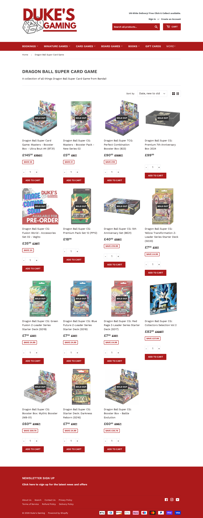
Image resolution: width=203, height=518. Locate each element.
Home (25, 54)
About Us (26, 500)
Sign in (152, 19)
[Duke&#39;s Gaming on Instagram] (172, 499)
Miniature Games (56, 46)
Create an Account (171, 19)
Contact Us (50, 500)
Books (133, 46)
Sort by (130, 93)
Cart (174, 26)
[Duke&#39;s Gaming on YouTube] (177, 499)
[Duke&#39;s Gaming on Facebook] (166, 499)
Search (38, 500)
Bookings (29, 46)
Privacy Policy (65, 500)
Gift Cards (153, 46)
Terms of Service (30, 504)
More (170, 46)
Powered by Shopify (58, 513)
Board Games (111, 46)
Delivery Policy (66, 504)
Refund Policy (49, 504)
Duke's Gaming (37, 513)
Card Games (85, 46)
